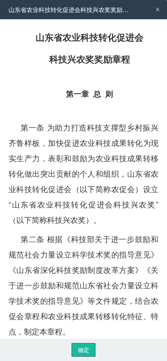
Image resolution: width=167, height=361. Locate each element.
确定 (83, 350)
